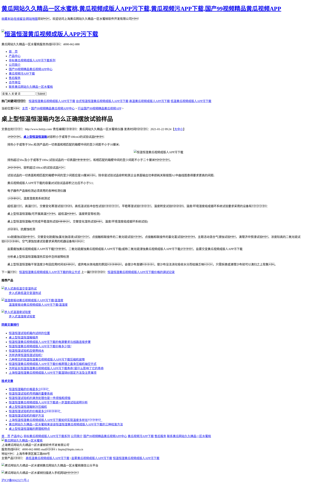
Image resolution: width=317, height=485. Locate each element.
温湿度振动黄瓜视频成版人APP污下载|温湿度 (38, 304)
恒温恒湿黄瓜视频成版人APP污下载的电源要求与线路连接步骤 (50, 341)
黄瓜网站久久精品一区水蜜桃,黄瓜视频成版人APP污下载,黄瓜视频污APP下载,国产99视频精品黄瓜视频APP (141, 8)
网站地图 (32, 18)
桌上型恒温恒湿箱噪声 (23, 337)
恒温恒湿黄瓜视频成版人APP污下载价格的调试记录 (141, 272)
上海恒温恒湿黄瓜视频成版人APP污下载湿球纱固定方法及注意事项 (52, 372)
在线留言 (19, 18)
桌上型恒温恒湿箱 (35, 136)
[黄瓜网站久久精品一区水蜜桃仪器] (22, 440)
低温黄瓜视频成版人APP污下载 (191, 101)
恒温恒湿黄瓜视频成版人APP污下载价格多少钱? (40, 346)
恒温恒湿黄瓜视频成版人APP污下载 (52, 101)
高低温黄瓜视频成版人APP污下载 (47, 458)
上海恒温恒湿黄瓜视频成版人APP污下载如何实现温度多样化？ (55, 420)
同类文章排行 (10, 324)
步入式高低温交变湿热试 (25, 293)
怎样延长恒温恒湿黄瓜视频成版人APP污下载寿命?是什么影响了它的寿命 (56, 368)
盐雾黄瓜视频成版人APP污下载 (91, 458)
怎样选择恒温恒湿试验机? (25, 355)
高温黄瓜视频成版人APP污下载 (149, 101)
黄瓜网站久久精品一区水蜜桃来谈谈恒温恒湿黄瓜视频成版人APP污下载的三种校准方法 (66, 424)
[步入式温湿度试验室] (16, 312)
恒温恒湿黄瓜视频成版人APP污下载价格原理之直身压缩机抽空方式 (52, 363)
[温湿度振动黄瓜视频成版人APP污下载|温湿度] (32, 300)
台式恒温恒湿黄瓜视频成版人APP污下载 (102, 101)
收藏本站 (7, 18)
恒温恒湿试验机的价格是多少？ (35, 411)
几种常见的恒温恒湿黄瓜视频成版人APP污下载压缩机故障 (47, 359)
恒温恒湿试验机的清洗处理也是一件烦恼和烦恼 (39, 398)
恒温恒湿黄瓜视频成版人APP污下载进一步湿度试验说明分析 (48, 402)
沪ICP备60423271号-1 (15, 480)
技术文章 (7, 381)
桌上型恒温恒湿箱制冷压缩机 (28, 406)
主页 (25, 108)
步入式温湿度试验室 (22, 316)
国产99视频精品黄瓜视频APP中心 (53, 108)
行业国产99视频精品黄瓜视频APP (99, 108)
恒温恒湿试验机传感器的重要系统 (31, 393)
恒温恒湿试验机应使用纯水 (26, 350)
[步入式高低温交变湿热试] (19, 288)
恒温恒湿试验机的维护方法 (26, 415)
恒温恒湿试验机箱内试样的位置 (29, 333)
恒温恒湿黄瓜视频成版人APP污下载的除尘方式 (49, 272)
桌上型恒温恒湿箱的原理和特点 (29, 428)
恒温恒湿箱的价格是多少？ (29, 389)
